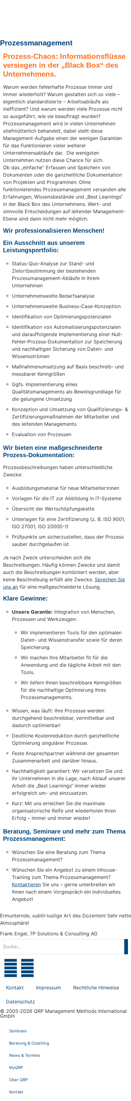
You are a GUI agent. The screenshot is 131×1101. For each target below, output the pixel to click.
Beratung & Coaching (29, 1043)
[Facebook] (10, 968)
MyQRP (16, 1067)
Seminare (18, 1030)
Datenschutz (20, 1002)
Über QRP (18, 1079)
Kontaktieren (26, 884)
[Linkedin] (27, 968)
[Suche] (126, 946)
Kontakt (15, 987)
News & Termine (24, 1055)
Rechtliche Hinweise (96, 987)
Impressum (48, 987)
